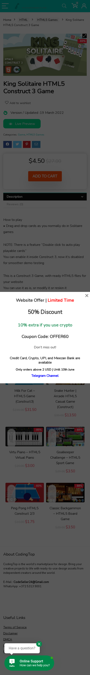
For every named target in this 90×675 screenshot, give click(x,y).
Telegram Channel (45, 375)
